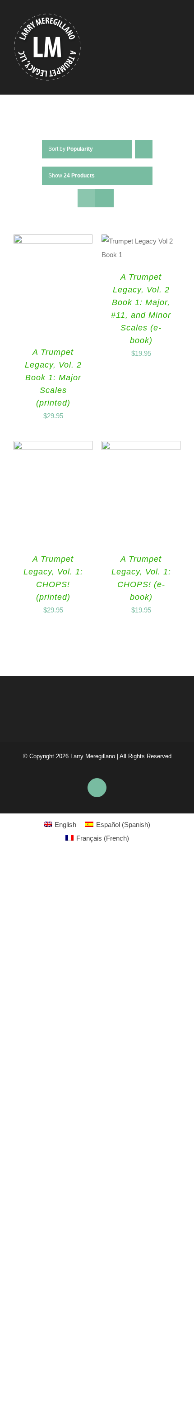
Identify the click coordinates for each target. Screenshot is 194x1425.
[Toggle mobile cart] (160, 40)
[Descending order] (143, 149)
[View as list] (104, 198)
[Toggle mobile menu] (176, 40)
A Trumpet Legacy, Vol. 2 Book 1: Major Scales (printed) (53, 377)
